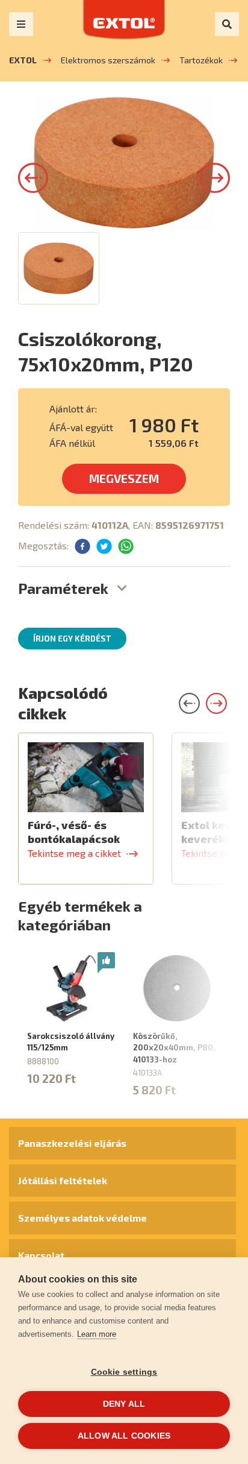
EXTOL (23, 60)
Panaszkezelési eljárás (72, 1143)
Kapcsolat (41, 1255)
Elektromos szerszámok (108, 60)
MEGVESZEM (124, 478)
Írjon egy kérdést (72, 638)
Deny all (124, 1404)
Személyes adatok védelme (82, 1217)
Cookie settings (124, 1372)
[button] (33, 178)
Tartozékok (201, 60)
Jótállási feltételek (62, 1180)
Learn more (96, 1334)
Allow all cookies (124, 1435)
